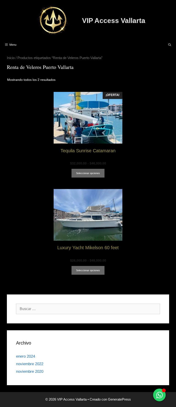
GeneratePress (119, 399)
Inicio (11, 58)
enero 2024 (25, 356)
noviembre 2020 (29, 371)
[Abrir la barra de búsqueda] (169, 44)
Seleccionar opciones (88, 173)
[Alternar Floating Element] (159, 395)
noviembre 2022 (29, 364)
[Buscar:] (88, 309)
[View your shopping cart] (157, 44)
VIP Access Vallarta (113, 20)
